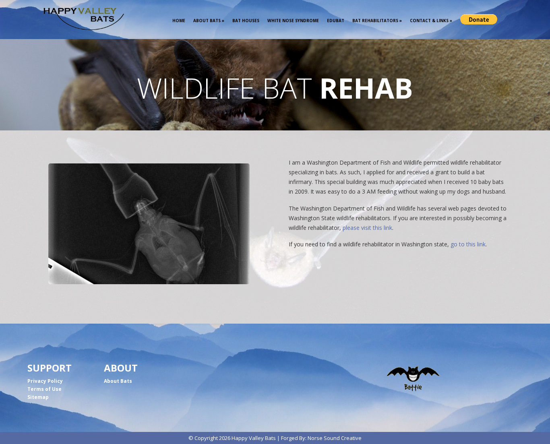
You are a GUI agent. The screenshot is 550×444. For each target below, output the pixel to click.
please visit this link (367, 227)
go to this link (468, 244)
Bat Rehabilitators (377, 20)
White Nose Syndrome (293, 20)
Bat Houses (245, 20)
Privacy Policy (45, 381)
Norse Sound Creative (335, 438)
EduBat (335, 20)
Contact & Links (431, 20)
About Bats (208, 20)
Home (178, 20)
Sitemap (38, 397)
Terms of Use (44, 389)
